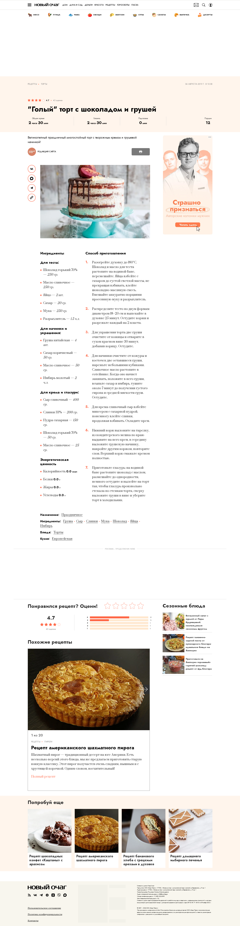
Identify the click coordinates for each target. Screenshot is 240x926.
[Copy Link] (32, 198)
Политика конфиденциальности (45, 914)
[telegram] (41, 895)
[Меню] (29, 5)
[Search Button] (204, 5)
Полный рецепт (43, 777)
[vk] (35, 895)
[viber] (59, 895)
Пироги (48, 742)
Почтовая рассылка (196, 5)
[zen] (47, 895)
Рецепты (32, 84)
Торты (44, 84)
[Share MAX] (32, 178)
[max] (65, 895)
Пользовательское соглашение (44, 908)
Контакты (33, 920)
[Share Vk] (32, 169)
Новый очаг (47, 5)
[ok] (53, 895)
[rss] (29, 895)
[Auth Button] (210, 5)
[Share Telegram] (32, 188)
